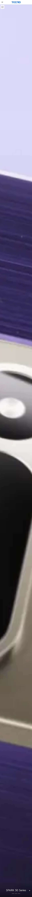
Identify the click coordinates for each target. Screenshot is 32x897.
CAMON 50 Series (16, 890)
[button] (13, 893)
